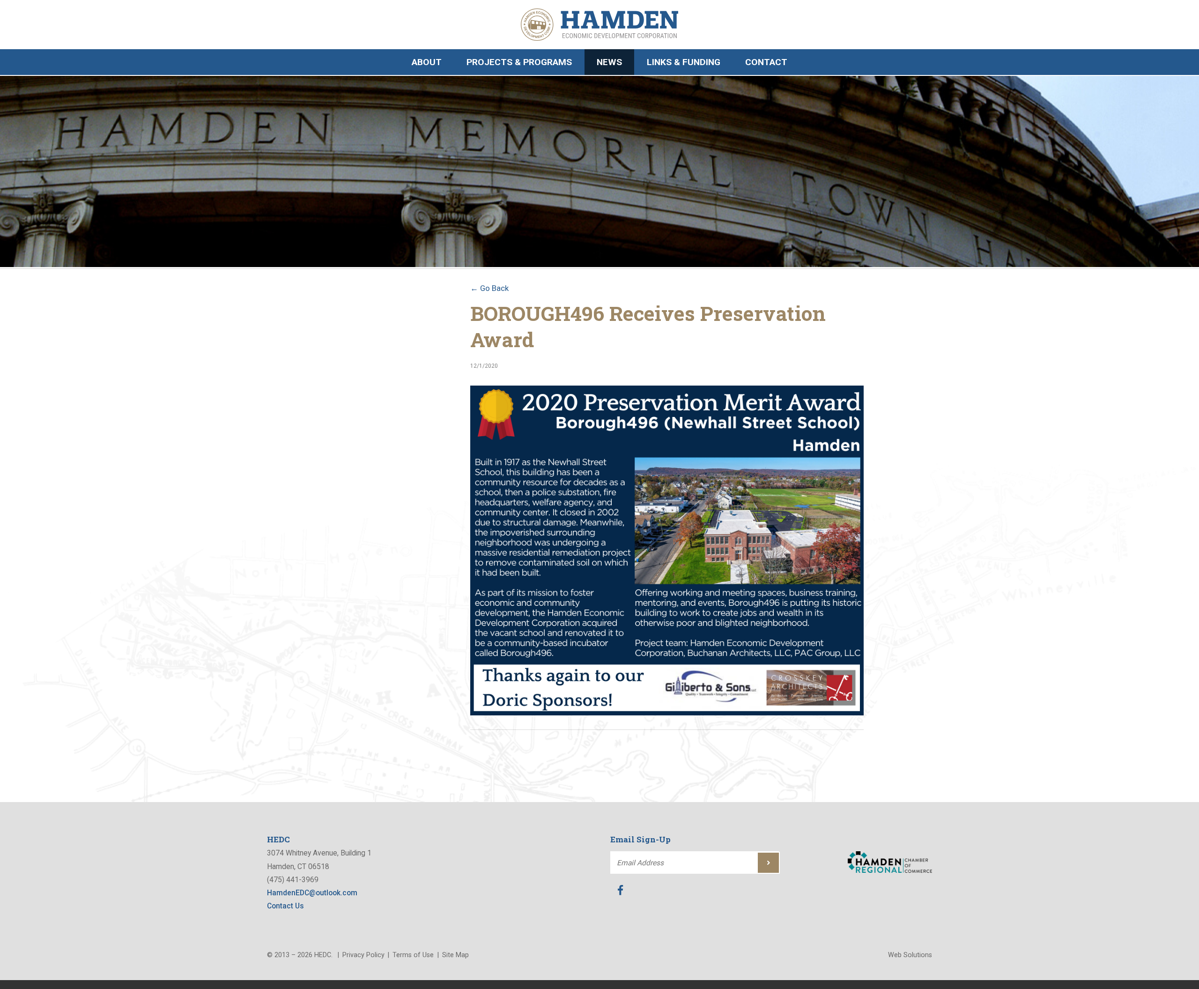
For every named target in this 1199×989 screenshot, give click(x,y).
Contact (766, 62)
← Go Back (489, 288)
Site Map (455, 955)
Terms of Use (413, 955)
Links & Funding (683, 62)
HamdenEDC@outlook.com (312, 893)
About (427, 62)
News (609, 62)
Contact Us (285, 906)
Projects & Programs (519, 62)
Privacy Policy (363, 955)
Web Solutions (910, 955)
